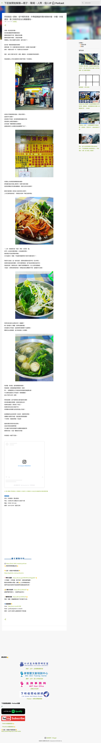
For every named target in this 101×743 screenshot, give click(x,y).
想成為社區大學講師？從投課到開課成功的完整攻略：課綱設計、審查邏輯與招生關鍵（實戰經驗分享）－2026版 (89, 106)
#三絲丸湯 (33, 491)
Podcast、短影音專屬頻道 (34, 698)
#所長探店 (12, 491)
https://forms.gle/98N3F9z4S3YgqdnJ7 (24, 578)
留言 (82, 46)
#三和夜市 (23, 491)
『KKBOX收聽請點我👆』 (8, 723)
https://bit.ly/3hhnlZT (20, 589)
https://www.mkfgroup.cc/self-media (11, 731)
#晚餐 (8, 491)
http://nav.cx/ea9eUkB (14, 606)
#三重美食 (18, 491)
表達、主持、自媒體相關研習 (34, 668)
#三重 (5, 491)
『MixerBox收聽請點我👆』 (8, 726)
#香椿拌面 (38, 491)
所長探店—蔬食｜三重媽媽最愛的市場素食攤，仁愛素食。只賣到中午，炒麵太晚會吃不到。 (89, 127)
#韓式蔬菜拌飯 (44, 491)
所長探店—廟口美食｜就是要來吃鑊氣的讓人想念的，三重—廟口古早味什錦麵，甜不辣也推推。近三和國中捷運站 (89, 68)
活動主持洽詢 (34, 688)
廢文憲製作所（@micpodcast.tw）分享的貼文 (24, 485)
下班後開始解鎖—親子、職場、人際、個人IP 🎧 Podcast (34, 3)
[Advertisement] (34, 643)
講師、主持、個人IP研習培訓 (34, 678)
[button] (5, 25)
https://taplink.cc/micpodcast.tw (14, 573)
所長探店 (14, 21)
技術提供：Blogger (51, 738)
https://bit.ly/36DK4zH (19, 597)
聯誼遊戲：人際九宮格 (84, 87)
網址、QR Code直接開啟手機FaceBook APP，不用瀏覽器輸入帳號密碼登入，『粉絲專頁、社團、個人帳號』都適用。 (89, 148)
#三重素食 (28, 491)
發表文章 (83, 44)
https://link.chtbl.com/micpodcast (16, 563)
